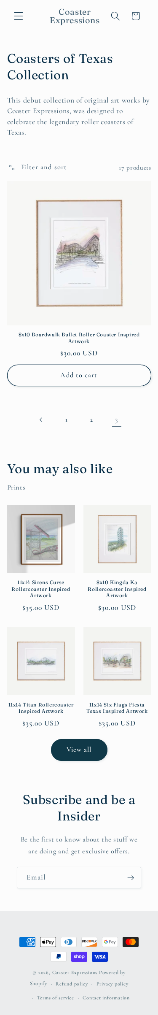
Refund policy (72, 984)
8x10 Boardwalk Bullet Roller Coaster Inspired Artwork (79, 337)
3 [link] (116, 419)
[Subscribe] (131, 878)
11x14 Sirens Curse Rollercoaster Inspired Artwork (40, 588)
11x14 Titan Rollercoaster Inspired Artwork (41, 708)
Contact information (106, 998)
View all (79, 749)
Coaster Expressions (75, 972)
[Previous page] (41, 419)
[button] (18, 16)
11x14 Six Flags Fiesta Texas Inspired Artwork (116, 708)
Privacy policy (112, 984)
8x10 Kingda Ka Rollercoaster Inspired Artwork (117, 588)
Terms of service (55, 998)
